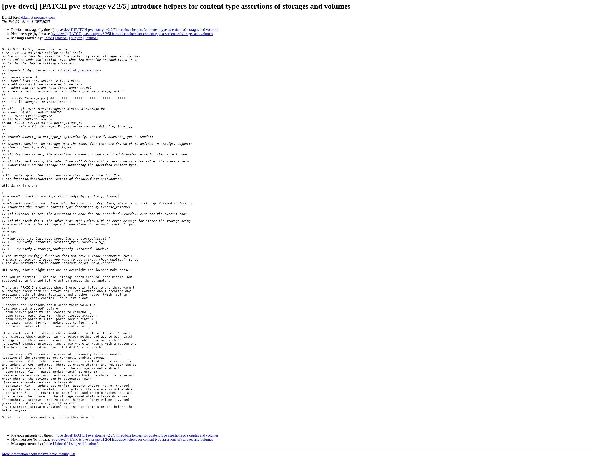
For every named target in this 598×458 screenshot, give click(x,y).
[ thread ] (61, 38)
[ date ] (49, 38)
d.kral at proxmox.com (38, 17)
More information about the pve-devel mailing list (38, 454)
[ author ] (91, 38)
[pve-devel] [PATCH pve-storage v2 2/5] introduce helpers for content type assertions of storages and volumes (137, 30)
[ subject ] (76, 38)
